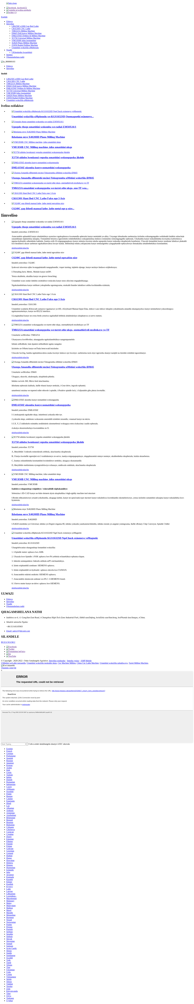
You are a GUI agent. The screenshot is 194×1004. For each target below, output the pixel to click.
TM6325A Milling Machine (23, 31)
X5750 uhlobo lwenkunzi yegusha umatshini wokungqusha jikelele (48, 157)
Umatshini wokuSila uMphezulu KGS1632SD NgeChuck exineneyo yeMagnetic (55, 538)
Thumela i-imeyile (8, 668)
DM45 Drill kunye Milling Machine (27, 33)
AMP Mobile (86, 661)
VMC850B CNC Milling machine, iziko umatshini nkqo (42, 147)
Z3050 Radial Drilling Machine (25, 45)
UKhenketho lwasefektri (22, 52)
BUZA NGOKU (8, 642)
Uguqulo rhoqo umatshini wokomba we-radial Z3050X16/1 (44, 126)
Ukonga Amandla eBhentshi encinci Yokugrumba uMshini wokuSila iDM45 (53, 178)
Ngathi (9, 50)
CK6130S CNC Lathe (21, 28)
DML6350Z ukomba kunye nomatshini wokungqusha (41, 167)
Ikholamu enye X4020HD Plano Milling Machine (38, 137)
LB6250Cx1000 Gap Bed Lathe (25, 26)
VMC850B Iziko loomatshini (24, 40)
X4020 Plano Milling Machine (24, 43)
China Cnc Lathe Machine (88, 663)
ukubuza (15, 248)
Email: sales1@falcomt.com (18, 631)
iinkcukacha (24, 248)
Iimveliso (10, 24)
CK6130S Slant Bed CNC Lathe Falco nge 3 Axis (38, 198)
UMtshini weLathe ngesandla (13, 663)
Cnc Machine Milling (67, 663)
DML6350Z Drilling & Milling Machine (28, 36)
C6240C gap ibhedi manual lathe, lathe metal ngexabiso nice (44, 257)
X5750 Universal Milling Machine (26, 38)
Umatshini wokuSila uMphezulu (25, 47)
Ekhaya (9, 21)
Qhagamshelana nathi (15, 57)
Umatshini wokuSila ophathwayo (114, 663)
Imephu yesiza (73, 661)
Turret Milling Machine (138, 663)
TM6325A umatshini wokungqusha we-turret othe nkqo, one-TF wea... (50, 188)
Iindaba (9, 55)
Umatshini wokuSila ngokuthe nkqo (42, 663)
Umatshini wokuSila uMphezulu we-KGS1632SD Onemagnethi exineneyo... (53, 116)
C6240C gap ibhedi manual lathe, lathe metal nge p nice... (43, 208)
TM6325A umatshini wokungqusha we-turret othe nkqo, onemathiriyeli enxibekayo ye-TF (61, 329)
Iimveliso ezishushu (57, 661)
